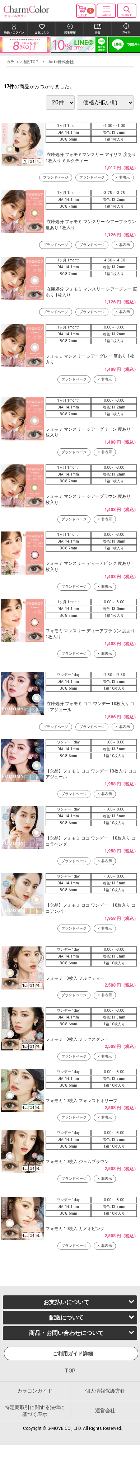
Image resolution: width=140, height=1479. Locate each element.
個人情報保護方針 (105, 1390)
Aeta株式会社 (61, 62)
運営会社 (105, 1410)
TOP (70, 1371)
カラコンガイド (34, 1390)
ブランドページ (55, 177)
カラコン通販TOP (22, 62)
